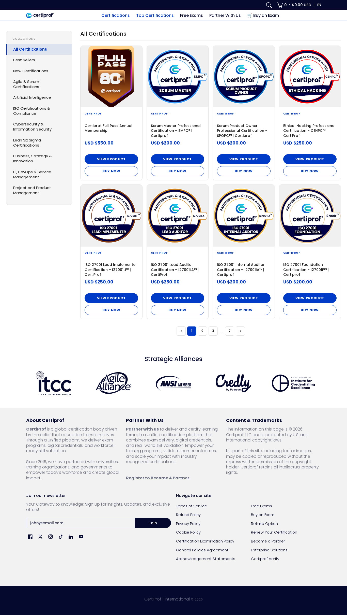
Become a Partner (268, 541)
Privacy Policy (188, 523)
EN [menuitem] (319, 5)
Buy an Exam (262, 514)
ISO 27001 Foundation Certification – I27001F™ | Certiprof (306, 269)
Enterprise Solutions (269, 550)
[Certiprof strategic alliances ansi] (173, 383)
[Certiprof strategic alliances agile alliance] (113, 383)
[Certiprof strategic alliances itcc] (53, 383)
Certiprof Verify (265, 558)
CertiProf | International (167, 599)
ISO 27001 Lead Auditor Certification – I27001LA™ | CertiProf (175, 269)
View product (111, 159)
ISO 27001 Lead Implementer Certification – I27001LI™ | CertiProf (111, 269)
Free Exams (261, 506)
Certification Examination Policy (205, 541)
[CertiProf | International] (40, 15)
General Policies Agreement (202, 550)
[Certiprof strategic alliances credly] (233, 383)
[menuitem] (294, 5)
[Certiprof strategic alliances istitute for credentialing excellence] (293, 383)
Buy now (111, 171)
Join (153, 522)
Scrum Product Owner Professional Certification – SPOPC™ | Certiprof (242, 130)
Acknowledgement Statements (205, 558)
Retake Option (264, 523)
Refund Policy (188, 514)
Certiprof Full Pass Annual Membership (108, 128)
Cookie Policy (188, 532)
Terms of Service (191, 506)
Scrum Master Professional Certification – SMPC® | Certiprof (176, 130)
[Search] (269, 5)
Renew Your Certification (274, 532)
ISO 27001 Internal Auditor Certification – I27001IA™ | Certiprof (241, 269)
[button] (30, 537)
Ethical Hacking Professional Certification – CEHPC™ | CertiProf (309, 130)
